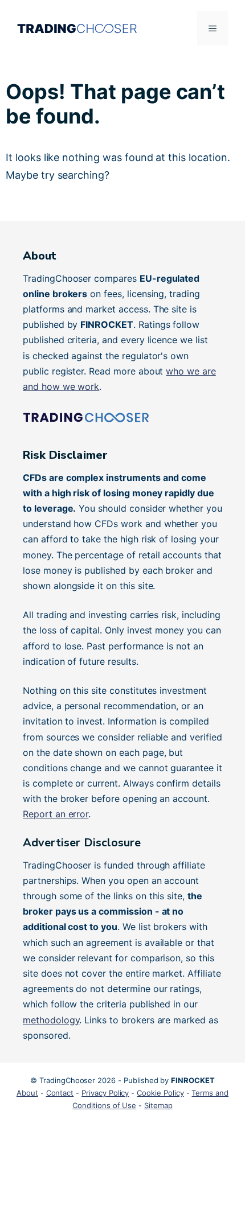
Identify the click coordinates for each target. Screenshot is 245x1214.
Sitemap (158, 1105)
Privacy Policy (105, 1092)
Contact (60, 1092)
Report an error (55, 814)
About (27, 1092)
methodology (51, 1020)
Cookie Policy (160, 1092)
